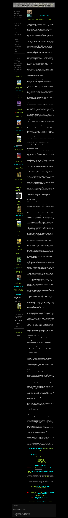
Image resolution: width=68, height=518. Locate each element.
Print (14, 505)
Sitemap (16, 505)
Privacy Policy (15, 507)
